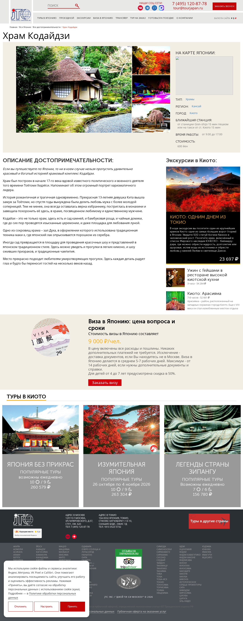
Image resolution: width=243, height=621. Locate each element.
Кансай (196, 106)
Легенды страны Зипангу (202, 468)
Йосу (39, 546)
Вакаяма (18, 560)
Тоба (159, 576)
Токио (160, 582)
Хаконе (183, 573)
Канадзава (42, 557)
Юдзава (206, 546)
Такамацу (162, 565)
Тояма (160, 590)
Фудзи (182, 551)
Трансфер (122, 18)
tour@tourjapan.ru (188, 8)
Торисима (162, 587)
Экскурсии (84, 18)
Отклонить (20, 606)
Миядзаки (64, 560)
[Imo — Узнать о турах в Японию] (154, 7)
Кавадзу (40, 549)
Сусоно (161, 557)
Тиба (159, 573)
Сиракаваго (163, 551)
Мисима (63, 554)
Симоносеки (164, 549)
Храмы (190, 99)
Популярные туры (40, 472)
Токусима (162, 584)
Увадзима (162, 592)
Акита (16, 546)
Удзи (182, 546)
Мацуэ (62, 546)
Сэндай (161, 560)
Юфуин (206, 549)
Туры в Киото (26, 397)
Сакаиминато (89, 584)
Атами (16, 554)
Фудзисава (185, 560)
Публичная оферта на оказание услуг (141, 611)
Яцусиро (207, 557)
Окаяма (86, 560)
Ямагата (206, 551)
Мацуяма (64, 549)
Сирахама (162, 554)
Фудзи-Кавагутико (190, 554)
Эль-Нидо (185, 601)
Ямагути (207, 554)
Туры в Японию (47, 18)
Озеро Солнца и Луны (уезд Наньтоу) (91, 552)
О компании (184, 18)
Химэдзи (184, 590)
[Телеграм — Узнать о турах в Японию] (147, 7)
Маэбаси (64, 551)
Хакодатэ (184, 571)
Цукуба (183, 595)
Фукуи (183, 562)
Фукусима (185, 568)
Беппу (16, 557)
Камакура (41, 554)
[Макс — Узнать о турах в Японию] (161, 7)
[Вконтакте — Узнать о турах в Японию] (140, 7)
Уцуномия (185, 549)
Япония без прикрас (40, 464)
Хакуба (183, 576)
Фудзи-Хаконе (187, 557)
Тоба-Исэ (162, 579)
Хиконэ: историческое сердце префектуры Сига (190, 583)
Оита (84, 557)
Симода (161, 546)
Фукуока (184, 565)
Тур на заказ (138, 18)
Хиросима (185, 592)
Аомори (18, 549)
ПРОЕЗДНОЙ (66, 18)
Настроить (47, 606)
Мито (62, 557)
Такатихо (162, 568)
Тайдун (161, 562)
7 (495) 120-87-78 (189, 3)
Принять (72, 606)
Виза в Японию (103, 18)
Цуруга (183, 598)
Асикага (17, 551)
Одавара (86, 546)
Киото (193, 113)
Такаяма (161, 571)
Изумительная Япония (121, 468)
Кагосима (42, 551)
